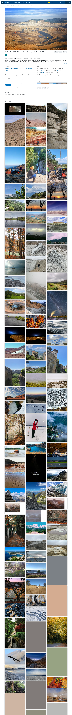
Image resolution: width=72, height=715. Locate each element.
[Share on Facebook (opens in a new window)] (38, 88)
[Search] (2, 2)
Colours (29, 2)
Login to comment (63, 97)
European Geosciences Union (57, 2)
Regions (19, 2)
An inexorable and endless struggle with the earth (26, 5)
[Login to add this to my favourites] (64, 52)
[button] (69, 2)
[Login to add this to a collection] (66, 52)
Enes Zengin (13, 5)
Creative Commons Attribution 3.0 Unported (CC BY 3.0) (15, 83)
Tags (26, 2)
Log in (67, 2)
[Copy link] (48, 88)
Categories (15, 2)
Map (23, 2)
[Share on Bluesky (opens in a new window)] (43, 88)
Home (6, 5)
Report (66, 63)
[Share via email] (45, 88)
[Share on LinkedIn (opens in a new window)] (40, 88)
